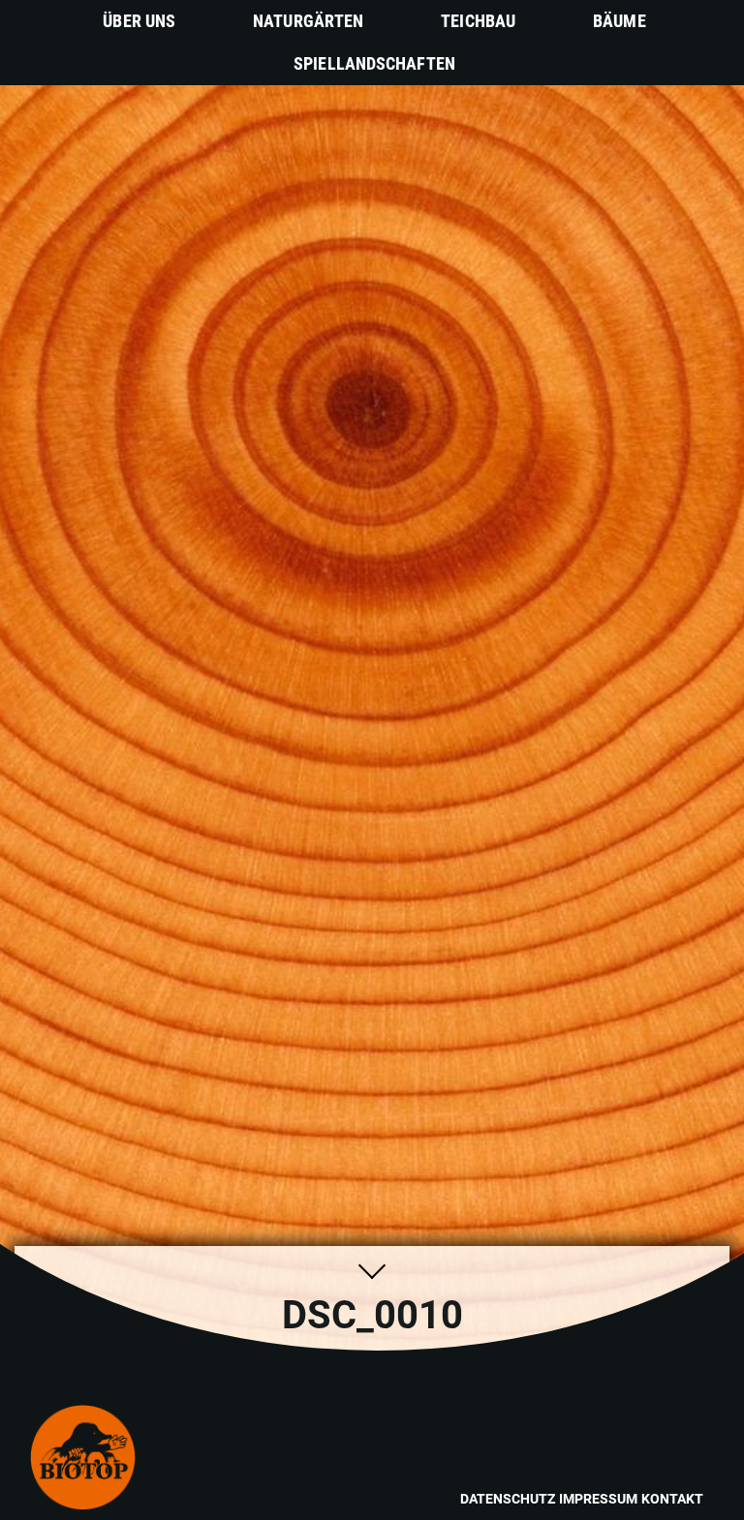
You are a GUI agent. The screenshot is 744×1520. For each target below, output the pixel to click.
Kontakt (672, 1498)
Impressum (598, 1498)
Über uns (139, 21)
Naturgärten (308, 21)
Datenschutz (507, 1498)
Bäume (619, 21)
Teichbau (478, 21)
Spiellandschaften (374, 63)
